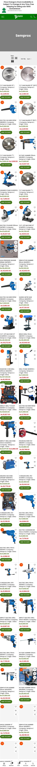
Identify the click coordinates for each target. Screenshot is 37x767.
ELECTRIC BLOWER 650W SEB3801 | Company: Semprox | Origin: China (27, 408)
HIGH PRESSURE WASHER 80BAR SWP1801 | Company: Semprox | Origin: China (8, 263)
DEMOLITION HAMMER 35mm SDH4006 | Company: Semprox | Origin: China (7, 690)
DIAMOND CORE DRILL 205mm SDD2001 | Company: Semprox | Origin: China (7, 372)
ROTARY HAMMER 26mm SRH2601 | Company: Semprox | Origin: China (27, 157)
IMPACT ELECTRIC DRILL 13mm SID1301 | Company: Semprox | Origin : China (27, 619)
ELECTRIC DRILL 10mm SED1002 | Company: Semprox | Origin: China (27, 515)
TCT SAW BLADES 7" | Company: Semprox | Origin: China (7, 157)
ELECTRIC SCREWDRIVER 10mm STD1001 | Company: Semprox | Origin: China (28, 532)
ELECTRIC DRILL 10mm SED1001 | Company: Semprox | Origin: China (8, 549)
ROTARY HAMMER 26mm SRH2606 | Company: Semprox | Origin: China (27, 689)
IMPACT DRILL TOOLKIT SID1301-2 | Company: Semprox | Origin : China (8, 408)
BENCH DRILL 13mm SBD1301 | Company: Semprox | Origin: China (27, 336)
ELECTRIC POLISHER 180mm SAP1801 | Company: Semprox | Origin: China (9, 227)
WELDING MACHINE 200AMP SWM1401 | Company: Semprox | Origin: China (7, 478)
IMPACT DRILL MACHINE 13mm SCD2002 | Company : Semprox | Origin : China (7, 444)
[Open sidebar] (2, 386)
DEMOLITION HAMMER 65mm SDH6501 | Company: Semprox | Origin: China (26, 263)
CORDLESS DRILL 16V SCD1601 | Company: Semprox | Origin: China (27, 478)
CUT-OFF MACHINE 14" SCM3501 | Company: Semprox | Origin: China (27, 227)
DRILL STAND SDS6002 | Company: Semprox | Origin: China (26, 371)
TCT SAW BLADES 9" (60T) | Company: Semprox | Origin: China (27, 122)
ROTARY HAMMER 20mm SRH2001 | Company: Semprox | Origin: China (27, 654)
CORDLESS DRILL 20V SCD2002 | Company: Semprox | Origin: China (8, 584)
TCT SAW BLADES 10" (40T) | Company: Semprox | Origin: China (28, 87)
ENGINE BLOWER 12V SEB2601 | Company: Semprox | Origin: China (27, 443)
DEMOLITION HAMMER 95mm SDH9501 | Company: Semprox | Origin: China (26, 727)
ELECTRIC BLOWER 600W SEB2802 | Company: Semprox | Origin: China (8, 122)
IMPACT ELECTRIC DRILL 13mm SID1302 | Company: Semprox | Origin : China (9, 619)
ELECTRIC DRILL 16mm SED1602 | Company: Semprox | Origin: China (27, 584)
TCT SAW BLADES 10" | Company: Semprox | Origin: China (7, 87)
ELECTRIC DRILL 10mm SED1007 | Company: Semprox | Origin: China (8, 654)
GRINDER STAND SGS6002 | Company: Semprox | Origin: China (9, 192)
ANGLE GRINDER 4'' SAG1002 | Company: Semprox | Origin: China (8, 726)
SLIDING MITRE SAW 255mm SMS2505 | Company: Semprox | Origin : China (26, 300)
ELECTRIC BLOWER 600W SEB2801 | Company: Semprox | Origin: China (8, 299)
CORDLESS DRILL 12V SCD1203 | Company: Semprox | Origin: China (8, 515)
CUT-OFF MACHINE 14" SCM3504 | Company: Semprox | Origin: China (8, 336)
